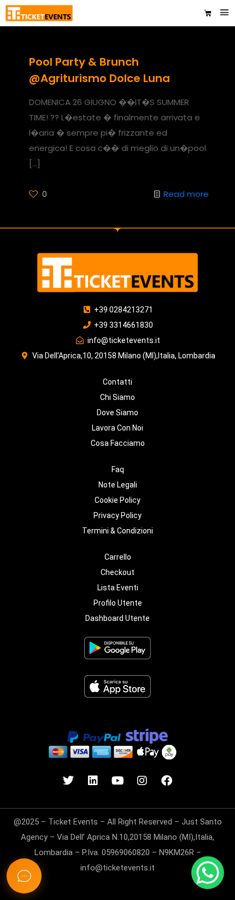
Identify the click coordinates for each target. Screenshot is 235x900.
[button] (224, 12)
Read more (186, 194)
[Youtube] (117, 781)
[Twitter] (68, 781)
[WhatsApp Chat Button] (207, 872)
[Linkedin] (93, 781)
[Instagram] (142, 781)
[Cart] (208, 13)
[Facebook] (167, 781)
